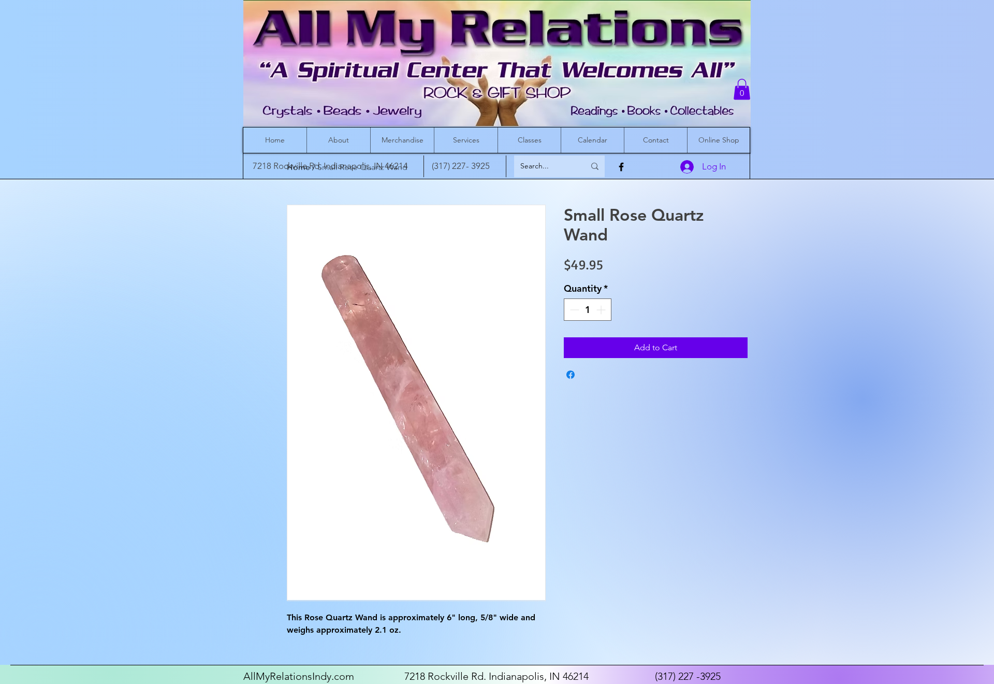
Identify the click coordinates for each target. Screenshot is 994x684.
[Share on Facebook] (570, 374)
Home (298, 167)
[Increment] (602, 309)
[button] (742, 89)
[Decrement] (573, 309)
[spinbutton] (587, 309)
